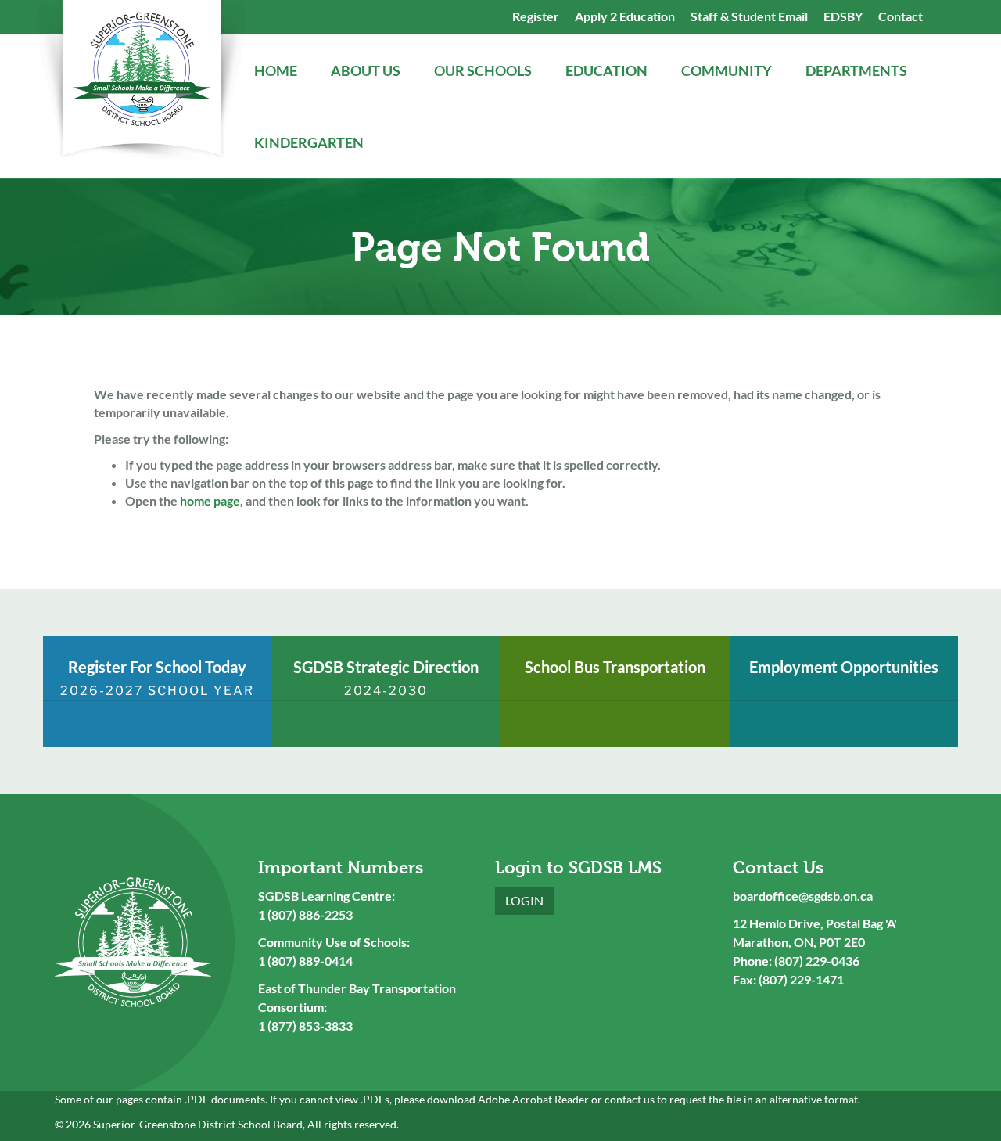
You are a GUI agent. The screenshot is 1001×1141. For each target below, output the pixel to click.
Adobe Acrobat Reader (533, 1099)
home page (210, 500)
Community (727, 70)
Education (607, 70)
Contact (900, 16)
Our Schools (484, 70)
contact (623, 1099)
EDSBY (843, 16)
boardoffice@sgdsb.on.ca (803, 895)
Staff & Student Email (749, 16)
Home (277, 70)
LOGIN (524, 900)
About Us (367, 70)
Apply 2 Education (625, 16)
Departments (857, 70)
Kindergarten (310, 142)
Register (535, 16)
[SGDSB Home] (140, 82)
